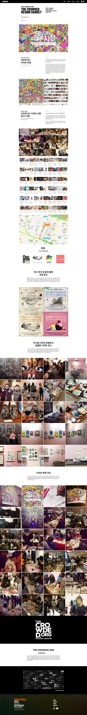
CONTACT (55, 705)
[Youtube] (83, 1)
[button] (64, 1)
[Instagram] (81, 1)
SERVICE (55, 702)
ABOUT (54, 703)
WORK (54, 700)
